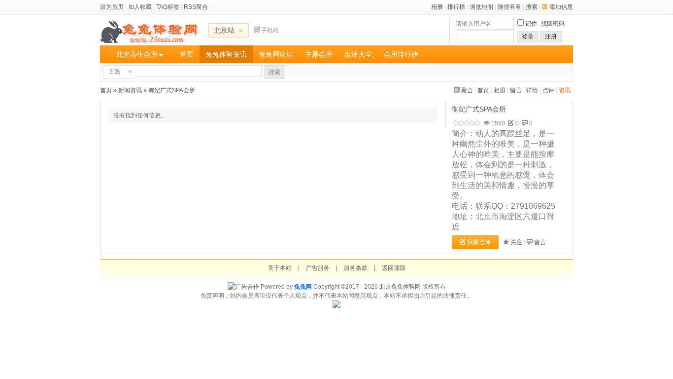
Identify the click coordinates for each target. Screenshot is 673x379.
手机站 (270, 30)
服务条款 (356, 268)
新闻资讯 (130, 90)
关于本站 (280, 268)
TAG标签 (167, 6)
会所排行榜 (401, 54)
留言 (516, 90)
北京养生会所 (137, 54)
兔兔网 (303, 286)
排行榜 (456, 6)
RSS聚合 (196, 6)
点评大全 (358, 54)
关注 (516, 242)
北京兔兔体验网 (400, 286)
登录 (528, 36)
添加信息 (561, 6)
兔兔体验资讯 (226, 54)
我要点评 (479, 242)
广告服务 (318, 268)
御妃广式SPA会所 (172, 90)
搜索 (532, 6)
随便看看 (509, 6)
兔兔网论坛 (276, 54)
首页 (187, 54)
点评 (548, 90)
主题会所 (319, 54)
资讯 (565, 90)
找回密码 (553, 23)
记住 (531, 23)
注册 (551, 36)
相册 (437, 6)
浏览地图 (481, 6)
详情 (532, 90)
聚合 (467, 90)
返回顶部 (393, 268)
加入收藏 (140, 6)
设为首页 (112, 6)
